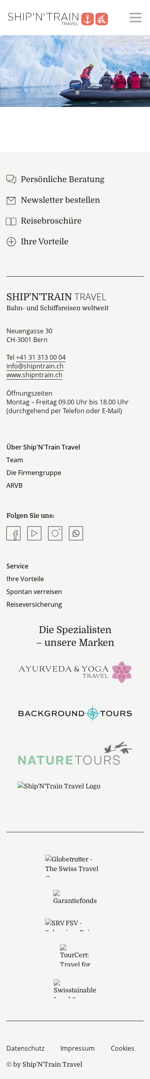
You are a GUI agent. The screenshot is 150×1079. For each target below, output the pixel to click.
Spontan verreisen (34, 591)
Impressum (77, 1048)
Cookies (122, 1048)
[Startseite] (62, 17)
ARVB (14, 485)
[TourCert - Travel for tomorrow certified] (75, 955)
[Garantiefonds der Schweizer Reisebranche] (75, 898)
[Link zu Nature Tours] (75, 753)
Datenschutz (25, 1048)
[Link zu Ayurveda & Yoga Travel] (75, 671)
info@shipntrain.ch (35, 366)
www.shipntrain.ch (34, 374)
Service (17, 566)
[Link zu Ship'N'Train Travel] (75, 794)
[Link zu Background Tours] (75, 712)
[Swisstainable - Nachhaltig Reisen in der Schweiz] (75, 988)
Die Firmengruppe (33, 472)
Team (14, 459)
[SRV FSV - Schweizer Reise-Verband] (75, 925)
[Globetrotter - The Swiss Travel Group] (75, 866)
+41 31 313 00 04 (41, 357)
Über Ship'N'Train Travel (43, 447)
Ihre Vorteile (25, 578)
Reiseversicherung (34, 604)
